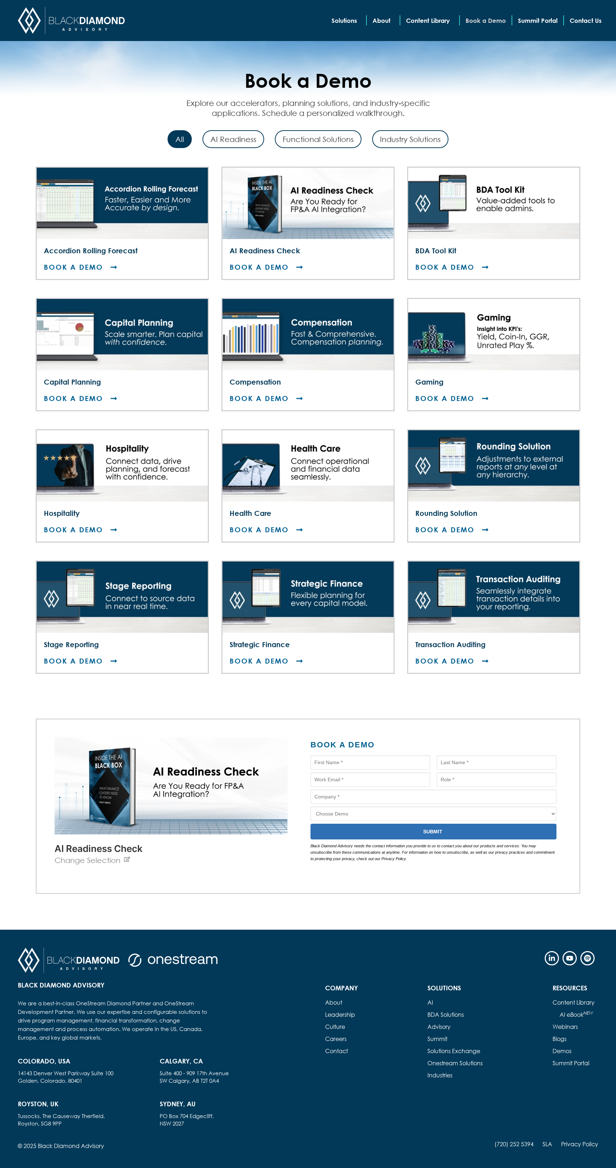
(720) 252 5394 (514, 1144)
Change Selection (87, 860)
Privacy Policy (579, 1144)
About (381, 20)
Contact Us (585, 20)
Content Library (428, 20)
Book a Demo (486, 20)
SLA (547, 1144)
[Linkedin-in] (552, 958)
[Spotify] (587, 958)
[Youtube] (570, 958)
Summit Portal (538, 20)
